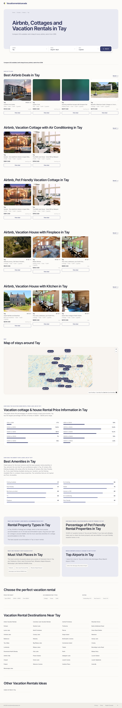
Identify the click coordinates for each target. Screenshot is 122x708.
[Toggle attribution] (116, 392)
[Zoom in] (116, 349)
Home (13, 12)
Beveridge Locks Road (98, 647)
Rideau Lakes (36, 647)
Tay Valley (6, 643)
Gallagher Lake (66, 655)
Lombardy (6, 647)
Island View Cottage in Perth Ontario (71, 315)
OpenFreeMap (92, 392)
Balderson (6, 638)
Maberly (35, 638)
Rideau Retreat (37, 261)
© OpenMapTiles (99, 392)
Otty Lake (35, 651)
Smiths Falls (7, 655)
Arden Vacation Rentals (10, 621)
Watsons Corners (37, 664)
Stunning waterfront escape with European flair (74, 104)
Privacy (96, 705)
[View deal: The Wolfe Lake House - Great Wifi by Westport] (46, 142)
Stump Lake (95, 638)
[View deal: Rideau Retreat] (46, 247)
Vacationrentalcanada (17, 3)
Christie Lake (7, 634)
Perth (63, 651)
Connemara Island (67, 643)
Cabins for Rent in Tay (10, 690)
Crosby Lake (36, 634)
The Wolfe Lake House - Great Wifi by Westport (45, 157)
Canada (18, 12)
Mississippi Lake (8, 668)
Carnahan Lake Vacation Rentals (42, 621)
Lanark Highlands (96, 660)
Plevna (64, 630)
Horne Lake (36, 660)
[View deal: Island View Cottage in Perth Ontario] (75, 301)
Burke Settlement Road (98, 626)
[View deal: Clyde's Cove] (46, 90)
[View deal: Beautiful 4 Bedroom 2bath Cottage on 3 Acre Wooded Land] (104, 90)
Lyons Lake (7, 630)
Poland (5, 664)
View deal (17, 112)
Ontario (24, 12)
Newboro (94, 634)
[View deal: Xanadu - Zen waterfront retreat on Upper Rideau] (17, 142)
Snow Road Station (97, 630)
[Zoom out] (116, 351)
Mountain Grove (96, 621)
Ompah (6, 660)
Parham (6, 626)
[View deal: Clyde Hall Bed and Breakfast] (17, 301)
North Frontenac (37, 630)
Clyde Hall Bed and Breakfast (12, 315)
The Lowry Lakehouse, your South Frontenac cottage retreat (78, 261)
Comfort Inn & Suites (9, 104)
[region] (61, 370)
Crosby (94, 643)
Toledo (64, 647)
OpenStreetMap (111, 392)
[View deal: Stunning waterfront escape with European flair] (75, 90)
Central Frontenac (67, 621)
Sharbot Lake (36, 626)
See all (115, 75)
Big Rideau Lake (37, 643)
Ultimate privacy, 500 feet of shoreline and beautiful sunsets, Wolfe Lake (23, 261)
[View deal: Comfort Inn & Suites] (17, 90)
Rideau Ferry (95, 651)
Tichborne (65, 626)
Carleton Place (66, 664)
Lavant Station (95, 655)
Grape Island (65, 634)
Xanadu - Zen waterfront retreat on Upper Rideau (17, 157)
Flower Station (37, 655)
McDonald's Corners (67, 638)
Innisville (94, 664)
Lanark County (66, 660)
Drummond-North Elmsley (11, 651)
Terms (101, 705)
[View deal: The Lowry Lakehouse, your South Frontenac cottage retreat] (75, 247)
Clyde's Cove (36, 104)
